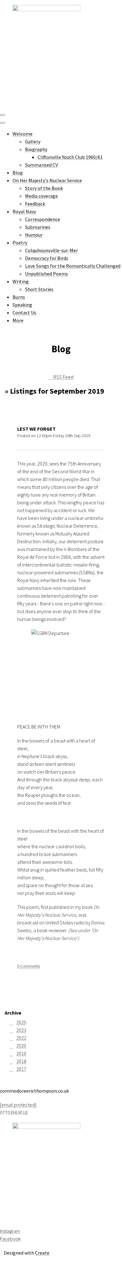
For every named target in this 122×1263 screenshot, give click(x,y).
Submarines (37, 227)
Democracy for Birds (46, 258)
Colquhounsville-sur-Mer (51, 250)
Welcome (23, 134)
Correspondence (42, 219)
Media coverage (41, 196)
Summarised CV (41, 165)
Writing (21, 281)
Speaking (22, 305)
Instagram (10, 1231)
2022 (21, 1038)
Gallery (32, 141)
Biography (36, 149)
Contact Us (24, 312)
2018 (21, 1061)
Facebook (10, 1239)
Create (42, 1253)
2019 (21, 1053)
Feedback (35, 204)
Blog (18, 172)
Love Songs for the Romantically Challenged (72, 266)
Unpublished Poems (46, 274)
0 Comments (28, 966)
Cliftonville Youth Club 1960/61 (70, 157)
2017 (21, 1069)
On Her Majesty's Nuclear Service (47, 180)
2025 (21, 1022)
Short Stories (39, 289)
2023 (21, 1030)
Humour (34, 235)
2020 (21, 1046)
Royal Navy (24, 211)
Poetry (20, 242)
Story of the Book (44, 188)
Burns (19, 297)
